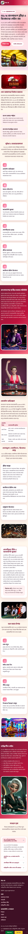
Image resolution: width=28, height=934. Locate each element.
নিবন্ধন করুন (9, 932)
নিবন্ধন (2, 912)
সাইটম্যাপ (3, 920)
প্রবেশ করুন (19, 932)
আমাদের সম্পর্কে (5, 897)
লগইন (2, 915)
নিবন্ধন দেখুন (6, 44)
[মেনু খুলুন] (25, 2)
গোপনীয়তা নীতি (5, 902)
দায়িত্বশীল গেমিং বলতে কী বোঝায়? (12, 868)
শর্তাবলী (3, 900)
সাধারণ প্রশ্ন (3, 917)
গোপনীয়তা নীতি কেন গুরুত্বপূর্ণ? (11, 863)
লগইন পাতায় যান (17, 44)
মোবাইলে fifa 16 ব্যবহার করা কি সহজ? (11, 857)
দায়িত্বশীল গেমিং (5, 905)
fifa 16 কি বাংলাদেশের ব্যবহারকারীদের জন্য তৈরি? (10, 840)
